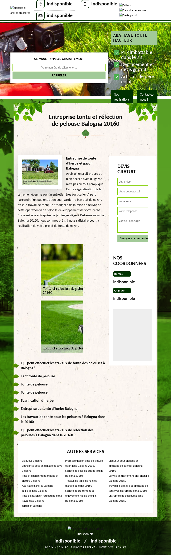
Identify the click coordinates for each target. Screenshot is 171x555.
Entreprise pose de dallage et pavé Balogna (42, 468)
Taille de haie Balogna (34, 491)
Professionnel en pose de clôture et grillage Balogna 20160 (84, 463)
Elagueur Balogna (32, 461)
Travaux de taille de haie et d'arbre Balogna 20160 (81, 483)
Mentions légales (113, 547)
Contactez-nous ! (147, 97)
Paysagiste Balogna (33, 501)
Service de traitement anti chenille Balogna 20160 (129, 478)
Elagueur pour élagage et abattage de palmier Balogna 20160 (126, 466)
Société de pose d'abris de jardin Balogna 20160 (84, 473)
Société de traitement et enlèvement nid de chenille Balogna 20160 (81, 496)
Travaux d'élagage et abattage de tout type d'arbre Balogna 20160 (128, 488)
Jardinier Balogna (32, 506)
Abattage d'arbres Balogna (37, 486)
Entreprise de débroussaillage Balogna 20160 (126, 498)
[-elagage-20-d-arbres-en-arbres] (22, 11)
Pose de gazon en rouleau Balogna (42, 496)
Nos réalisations (122, 97)
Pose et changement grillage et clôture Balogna (40, 478)
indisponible (60, 4)
